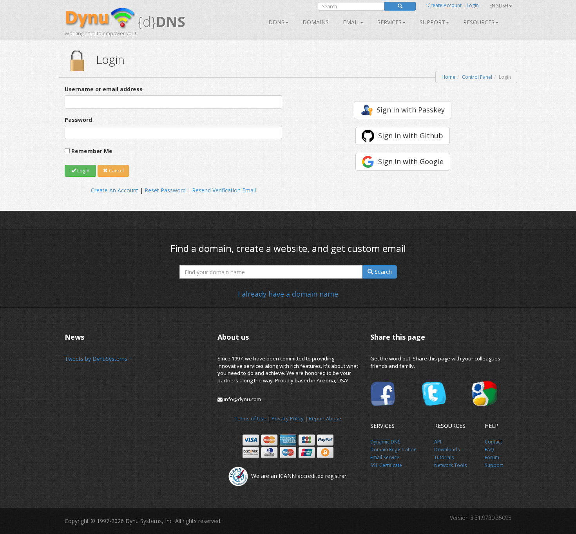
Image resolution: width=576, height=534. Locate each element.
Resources (478, 22)
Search (382, 271)
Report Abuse (325, 418)
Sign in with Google (411, 161)
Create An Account (114, 190)
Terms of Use (250, 418)
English (498, 5)
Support (432, 22)
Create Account (444, 5)
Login (473, 5)
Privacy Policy (288, 418)
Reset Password (165, 190)
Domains (315, 22)
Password (78, 119)
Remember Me (91, 151)
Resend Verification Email (224, 190)
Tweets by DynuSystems (96, 358)
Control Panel (477, 77)
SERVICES (389, 22)
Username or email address (104, 89)
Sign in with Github (410, 135)
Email (351, 22)
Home (448, 77)
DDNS (276, 22)
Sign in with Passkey (411, 109)
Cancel (116, 170)
